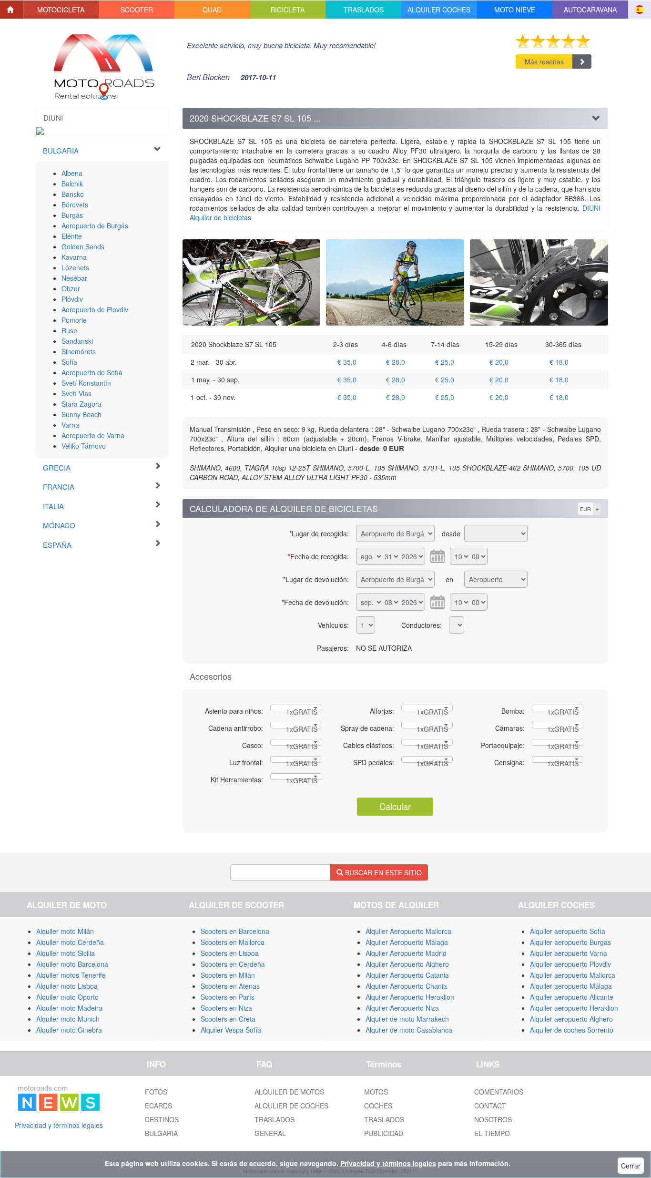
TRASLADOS (274, 1119)
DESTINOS (162, 1119)
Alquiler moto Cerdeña (70, 942)
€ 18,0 (559, 362)
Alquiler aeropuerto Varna (568, 953)
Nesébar (74, 278)
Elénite (71, 236)
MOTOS (376, 1091)
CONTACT (490, 1105)
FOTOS (156, 1091)
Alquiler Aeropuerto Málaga (407, 942)
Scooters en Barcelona (235, 931)
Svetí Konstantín (86, 383)
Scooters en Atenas (230, 986)
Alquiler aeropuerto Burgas (570, 942)
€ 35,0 (346, 362)
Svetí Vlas (76, 393)
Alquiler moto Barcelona (72, 964)
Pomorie (74, 320)
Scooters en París (227, 997)
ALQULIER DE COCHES (291, 1105)
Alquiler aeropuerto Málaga (571, 986)
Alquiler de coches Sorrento (571, 1030)
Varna (70, 425)
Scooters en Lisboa (230, 953)
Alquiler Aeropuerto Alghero (407, 964)
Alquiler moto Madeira (69, 1008)
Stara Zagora (81, 404)
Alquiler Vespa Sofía (231, 1030)
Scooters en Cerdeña (233, 964)
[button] (61, 9)
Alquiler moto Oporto (67, 997)
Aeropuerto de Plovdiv (94, 309)
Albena (71, 173)
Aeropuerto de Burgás (94, 225)
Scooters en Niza (226, 1008)
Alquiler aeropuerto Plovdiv (570, 964)
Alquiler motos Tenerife (71, 975)
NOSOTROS (493, 1119)
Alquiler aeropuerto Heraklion (574, 1008)
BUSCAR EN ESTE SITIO (382, 872)
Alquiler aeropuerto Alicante (571, 997)
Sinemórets (78, 351)
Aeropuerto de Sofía (91, 372)
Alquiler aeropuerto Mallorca (572, 975)
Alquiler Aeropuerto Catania (407, 975)
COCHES (378, 1105)
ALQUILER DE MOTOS (289, 1091)
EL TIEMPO (492, 1133)
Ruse (69, 330)
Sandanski (77, 341)
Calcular (395, 806)
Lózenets (75, 267)
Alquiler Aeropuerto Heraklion (410, 997)
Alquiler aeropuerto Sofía (567, 931)
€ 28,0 (395, 362)
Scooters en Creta (228, 1019)
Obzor (70, 288)
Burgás (72, 215)
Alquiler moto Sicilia (65, 953)
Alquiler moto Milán (65, 931)
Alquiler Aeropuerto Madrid (406, 953)
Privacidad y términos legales (59, 1125)
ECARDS (158, 1105)
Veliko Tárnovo (83, 446)
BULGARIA (161, 1133)
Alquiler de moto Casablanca (409, 1030)
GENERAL (270, 1133)
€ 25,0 (444, 362)
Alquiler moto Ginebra (69, 1030)
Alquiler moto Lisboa (67, 986)
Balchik (72, 183)
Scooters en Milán (228, 975)
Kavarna (74, 257)
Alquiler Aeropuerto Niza (402, 1008)
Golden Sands (82, 246)
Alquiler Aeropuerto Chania (406, 986)
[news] (59, 1096)
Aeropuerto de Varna (92, 435)
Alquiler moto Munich (68, 1019)
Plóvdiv (72, 299)
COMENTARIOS (498, 1091)
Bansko (72, 194)
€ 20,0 (499, 362)
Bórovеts (74, 204)
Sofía (69, 362)
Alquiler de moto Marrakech (407, 1019)
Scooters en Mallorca (232, 942)
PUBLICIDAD (383, 1133)
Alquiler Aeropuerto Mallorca (408, 931)
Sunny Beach (81, 414)
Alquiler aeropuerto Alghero (571, 1019)
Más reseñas (544, 61)
